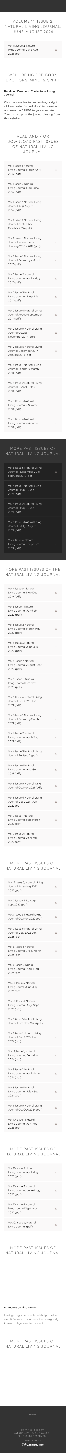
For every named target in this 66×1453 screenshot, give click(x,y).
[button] (7, 6)
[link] (33, 49)
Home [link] (33, 1414)
